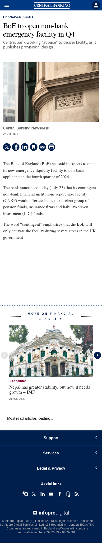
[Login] (96, 5)
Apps (68, 494)
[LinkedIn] (24, 147)
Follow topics (25, 494)
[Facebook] (15, 147)
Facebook (59, 494)
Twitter (34, 494)
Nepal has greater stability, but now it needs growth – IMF (49, 389)
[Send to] (42, 147)
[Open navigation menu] (4, 5)
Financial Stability (18, 17)
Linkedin (42, 494)
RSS (76, 494)
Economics (18, 381)
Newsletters (51, 494)
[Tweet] (7, 147)
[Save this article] (33, 147)
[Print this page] (51, 147)
